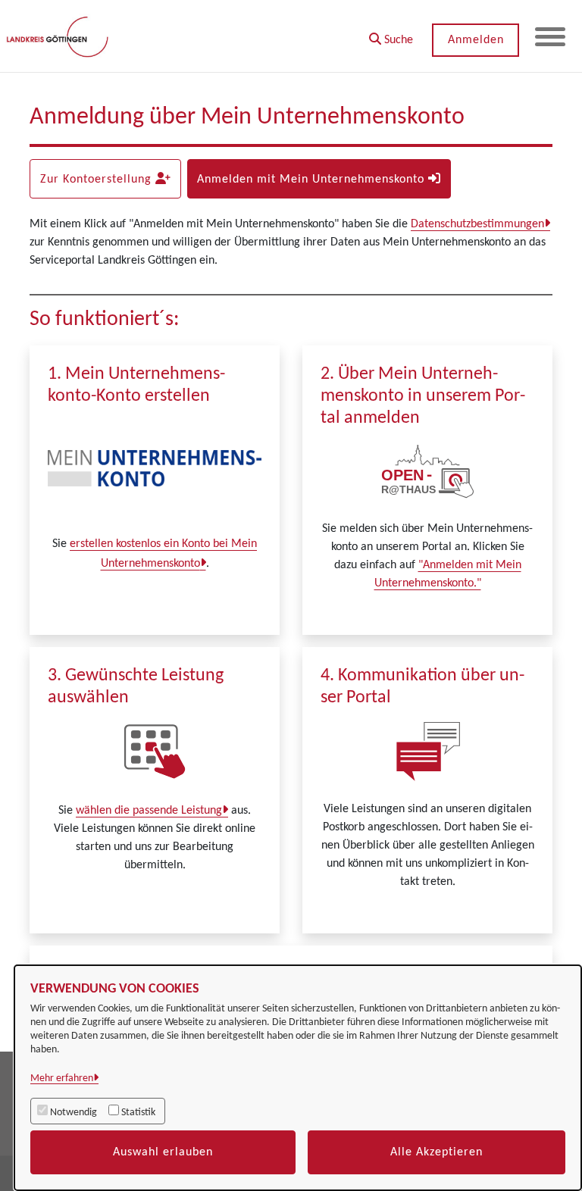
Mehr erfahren (61, 1078)
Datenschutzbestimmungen (477, 224)
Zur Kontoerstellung (97, 179)
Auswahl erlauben (163, 1152)
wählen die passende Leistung (149, 811)
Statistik (138, 1112)
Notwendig (73, 1112)
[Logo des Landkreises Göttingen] (59, 36)
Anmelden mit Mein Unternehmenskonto (312, 179)
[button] (391, 34)
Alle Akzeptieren (436, 1152)
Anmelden (476, 40)
